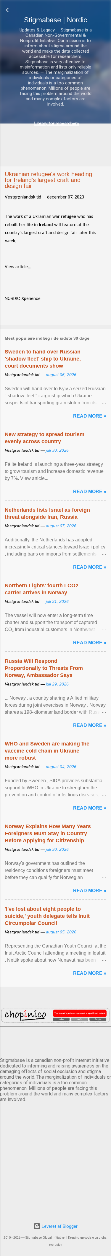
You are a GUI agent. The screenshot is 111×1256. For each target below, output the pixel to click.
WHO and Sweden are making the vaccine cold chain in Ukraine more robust (47, 751)
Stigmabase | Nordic (55, 20)
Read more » (89, 415)
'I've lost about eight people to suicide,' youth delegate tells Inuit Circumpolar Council (47, 916)
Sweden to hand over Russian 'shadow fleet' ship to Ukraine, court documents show (43, 359)
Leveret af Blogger (59, 1226)
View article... (18, 267)
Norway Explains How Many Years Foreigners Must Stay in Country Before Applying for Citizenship (48, 833)
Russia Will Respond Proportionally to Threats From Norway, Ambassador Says (44, 668)
